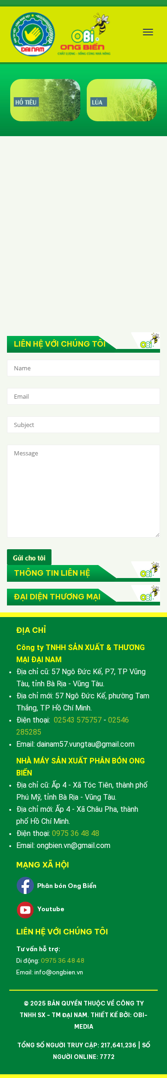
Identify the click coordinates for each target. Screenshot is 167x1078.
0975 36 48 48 (75, 833)
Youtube (50, 909)
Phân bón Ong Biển (66, 885)
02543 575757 (78, 720)
